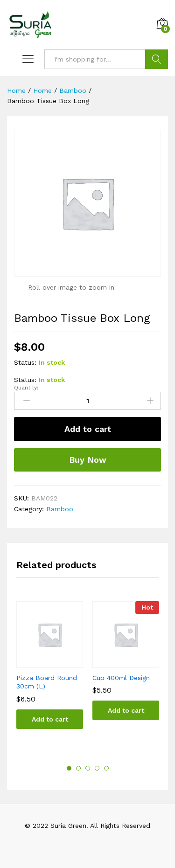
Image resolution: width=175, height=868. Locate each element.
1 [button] (69, 768)
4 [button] (97, 768)
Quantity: (26, 387)
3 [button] (87, 768)
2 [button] (78, 768)
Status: (25, 362)
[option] (50, 672)
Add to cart (87, 429)
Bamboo (59, 509)
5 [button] (106, 768)
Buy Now (87, 460)
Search (156, 59)
